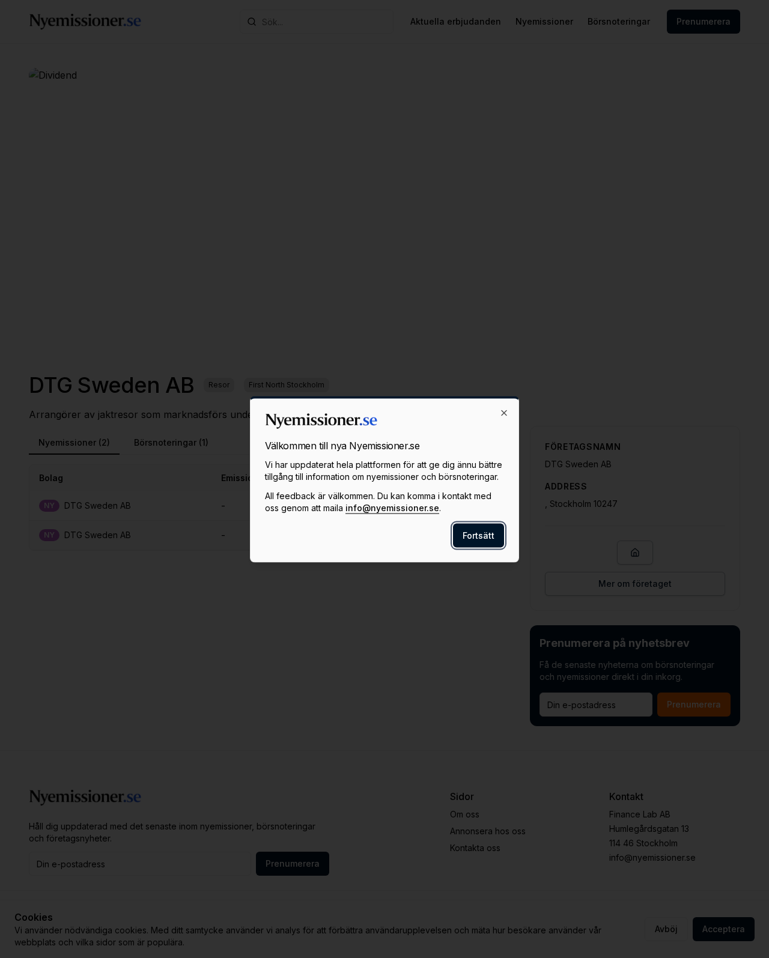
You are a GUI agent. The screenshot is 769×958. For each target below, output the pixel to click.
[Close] (504, 412)
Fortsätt (478, 535)
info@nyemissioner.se (392, 507)
